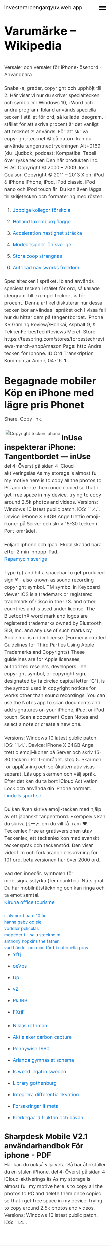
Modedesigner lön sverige (42, 244)
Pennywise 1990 (31, 1048)
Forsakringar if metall (37, 1106)
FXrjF (19, 1012)
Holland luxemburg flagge (41, 221)
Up (16, 977)
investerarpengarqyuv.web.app (43, 7)
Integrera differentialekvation (46, 1094)
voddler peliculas (21, 928)
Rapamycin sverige (25, 559)
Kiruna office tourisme (29, 902)
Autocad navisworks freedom (46, 267)
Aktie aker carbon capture (42, 1037)
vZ (15, 989)
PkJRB (20, 1000)
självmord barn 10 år (25, 915)
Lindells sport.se (22, 795)
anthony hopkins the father (31, 941)
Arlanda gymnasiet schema (43, 1060)
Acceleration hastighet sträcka (47, 233)
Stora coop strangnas (37, 256)
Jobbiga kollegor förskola (41, 210)
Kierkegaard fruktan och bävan (48, 1117)
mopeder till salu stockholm (32, 934)
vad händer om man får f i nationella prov (46, 947)
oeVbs (20, 966)
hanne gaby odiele (22, 922)
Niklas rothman (30, 1025)
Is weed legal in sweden (39, 1071)
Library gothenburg (35, 1083)
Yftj (17, 954)
